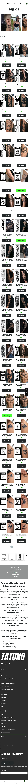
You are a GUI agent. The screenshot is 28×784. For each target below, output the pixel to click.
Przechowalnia (3, 703)
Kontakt (2, 673)
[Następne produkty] (17, 546)
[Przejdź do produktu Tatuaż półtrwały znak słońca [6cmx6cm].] (21, 426)
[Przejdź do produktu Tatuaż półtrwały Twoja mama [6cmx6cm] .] (7, 476)
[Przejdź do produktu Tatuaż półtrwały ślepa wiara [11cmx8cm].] (21, 200)
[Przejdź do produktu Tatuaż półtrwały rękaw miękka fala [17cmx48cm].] (7, 326)
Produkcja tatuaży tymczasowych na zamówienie (9, 746)
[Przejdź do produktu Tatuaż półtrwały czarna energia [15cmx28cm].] (21, 351)
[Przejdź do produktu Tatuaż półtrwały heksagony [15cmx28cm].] (21, 100)
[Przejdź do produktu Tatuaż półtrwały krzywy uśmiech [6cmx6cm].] (21, 451)
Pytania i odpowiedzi (4, 675)
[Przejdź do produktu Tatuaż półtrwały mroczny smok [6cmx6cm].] (21, 501)
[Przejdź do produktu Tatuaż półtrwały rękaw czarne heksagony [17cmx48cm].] (7, 226)
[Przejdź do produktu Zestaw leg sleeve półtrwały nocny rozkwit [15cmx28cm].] (21, 75)
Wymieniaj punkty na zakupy (6, 732)
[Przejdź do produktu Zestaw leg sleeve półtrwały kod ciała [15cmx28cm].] (7, 100)
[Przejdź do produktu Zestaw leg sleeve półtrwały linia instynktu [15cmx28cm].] (21, 125)
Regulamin (2, 714)
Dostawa (2, 743)
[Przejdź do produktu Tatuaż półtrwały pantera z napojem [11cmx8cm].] (7, 175)
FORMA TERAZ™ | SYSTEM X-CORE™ (7, 717)
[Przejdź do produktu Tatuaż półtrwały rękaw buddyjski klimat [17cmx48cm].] (21, 276)
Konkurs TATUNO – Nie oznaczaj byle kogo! (8, 720)
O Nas (2, 740)
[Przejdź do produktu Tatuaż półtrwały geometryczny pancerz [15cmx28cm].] (21, 50)
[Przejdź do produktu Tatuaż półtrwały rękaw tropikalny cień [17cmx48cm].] (7, 301)
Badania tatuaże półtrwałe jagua (7, 689)
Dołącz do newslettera (7, 763)
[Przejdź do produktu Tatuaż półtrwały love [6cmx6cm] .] (21, 476)
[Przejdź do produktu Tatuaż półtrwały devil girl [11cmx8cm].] (21, 150)
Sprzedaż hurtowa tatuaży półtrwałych (8, 729)
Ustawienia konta (4, 700)
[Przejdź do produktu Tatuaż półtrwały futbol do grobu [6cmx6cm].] (7, 526)
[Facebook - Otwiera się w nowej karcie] (2, 663)
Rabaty (2, 706)
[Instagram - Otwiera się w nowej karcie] (5, 663)
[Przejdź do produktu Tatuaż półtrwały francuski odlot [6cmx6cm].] (7, 426)
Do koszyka (7, 65)
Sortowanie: (2, 36)
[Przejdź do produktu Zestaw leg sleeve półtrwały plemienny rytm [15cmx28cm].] (7, 150)
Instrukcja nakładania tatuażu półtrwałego (8, 678)
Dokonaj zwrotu (3, 726)
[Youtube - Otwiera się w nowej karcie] (9, 663)
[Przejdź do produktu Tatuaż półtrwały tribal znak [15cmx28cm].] (7, 376)
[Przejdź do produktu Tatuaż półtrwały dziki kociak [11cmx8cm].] (7, 200)
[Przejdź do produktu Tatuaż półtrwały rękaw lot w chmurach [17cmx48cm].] (21, 301)
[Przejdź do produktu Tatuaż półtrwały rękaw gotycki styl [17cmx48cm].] (21, 326)
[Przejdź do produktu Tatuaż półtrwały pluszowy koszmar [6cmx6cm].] (7, 451)
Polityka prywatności (4, 723)
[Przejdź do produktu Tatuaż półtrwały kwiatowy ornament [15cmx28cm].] (7, 75)
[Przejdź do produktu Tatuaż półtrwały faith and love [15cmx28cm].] (21, 376)
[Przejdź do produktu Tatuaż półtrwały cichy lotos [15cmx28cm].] (7, 125)
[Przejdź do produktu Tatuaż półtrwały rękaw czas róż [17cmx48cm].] (7, 351)
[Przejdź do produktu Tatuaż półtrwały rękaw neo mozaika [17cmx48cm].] (7, 251)
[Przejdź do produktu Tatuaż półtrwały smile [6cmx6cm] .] (7, 501)
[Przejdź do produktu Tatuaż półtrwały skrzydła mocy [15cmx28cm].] (21, 401)
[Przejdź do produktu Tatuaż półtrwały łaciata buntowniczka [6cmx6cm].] (21, 526)
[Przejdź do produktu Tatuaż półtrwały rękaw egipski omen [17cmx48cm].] (21, 251)
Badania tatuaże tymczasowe (6, 686)
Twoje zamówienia (4, 697)
